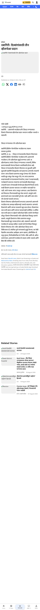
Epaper (5, 7)
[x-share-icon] (7, 85)
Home (3, 608)
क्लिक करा (34, 254)
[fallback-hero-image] (8, 351)
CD (2, 76)
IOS (35, 269)
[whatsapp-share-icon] (3, 85)
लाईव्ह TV (29, 608)
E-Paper (11, 608)
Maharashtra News (7, 260)
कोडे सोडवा (15, 250)
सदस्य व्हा (9, 246)
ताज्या (11, 7)
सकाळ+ (36, 608)
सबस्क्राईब (27, 2)
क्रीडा (28, 7)
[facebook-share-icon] (11, 85)
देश (17, 7)
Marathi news (12, 258)
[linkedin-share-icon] (15, 85)
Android (28, 269)
